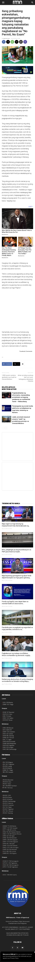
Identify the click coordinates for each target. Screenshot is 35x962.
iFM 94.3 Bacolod (8, 780)
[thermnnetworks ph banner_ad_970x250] (17, 70)
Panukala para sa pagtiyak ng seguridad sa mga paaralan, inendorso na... (17, 628)
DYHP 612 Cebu (7, 714)
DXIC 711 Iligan (7, 739)
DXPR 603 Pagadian (8, 745)
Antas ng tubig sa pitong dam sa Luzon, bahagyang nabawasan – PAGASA (25, 378)
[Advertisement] (17, 310)
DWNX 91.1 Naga (8, 770)
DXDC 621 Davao (8, 734)
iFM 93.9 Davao (7, 797)
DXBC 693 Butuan (8, 728)
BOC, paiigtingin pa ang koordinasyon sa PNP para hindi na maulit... (16, 551)
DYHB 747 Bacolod (8, 712)
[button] (3, 2)
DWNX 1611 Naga (8, 704)
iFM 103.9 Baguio (8, 762)
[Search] (32, 2)
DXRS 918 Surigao (8, 747)
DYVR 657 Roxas (7, 720)
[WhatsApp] (12, 42)
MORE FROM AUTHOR (9, 389)
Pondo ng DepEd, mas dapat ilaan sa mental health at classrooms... (15, 603)
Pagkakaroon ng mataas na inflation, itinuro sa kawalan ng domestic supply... (16, 654)
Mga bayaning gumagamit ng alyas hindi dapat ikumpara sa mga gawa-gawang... (16, 577)
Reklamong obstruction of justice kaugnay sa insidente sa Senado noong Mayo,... (17, 680)
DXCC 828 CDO (7, 730)
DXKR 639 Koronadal (9, 741)
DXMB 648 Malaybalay (9, 743)
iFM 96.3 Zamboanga (9, 801)
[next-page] (6, 428)
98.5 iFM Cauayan (8, 772)
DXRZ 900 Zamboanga (9, 749)
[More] (23, 364)
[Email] (16, 42)
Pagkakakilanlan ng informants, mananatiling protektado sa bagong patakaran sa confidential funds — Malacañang (21, 397)
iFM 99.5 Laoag (7, 766)
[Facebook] (4, 42)
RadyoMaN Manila (6, 38)
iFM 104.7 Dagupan (8, 764)
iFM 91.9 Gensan (8, 799)
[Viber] (25, 42)
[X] (8, 42)
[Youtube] (22, 948)
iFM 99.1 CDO (7, 795)
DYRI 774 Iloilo (7, 716)
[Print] (21, 42)
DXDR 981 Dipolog (8, 736)
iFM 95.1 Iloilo (7, 784)
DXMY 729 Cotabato (9, 732)
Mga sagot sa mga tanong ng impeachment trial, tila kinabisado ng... (16, 525)
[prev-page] (3, 428)
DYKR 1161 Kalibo (8, 718)
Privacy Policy (14, 958)
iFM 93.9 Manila (7, 768)
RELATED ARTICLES (8, 387)
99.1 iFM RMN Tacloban (10, 786)
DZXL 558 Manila (8, 702)
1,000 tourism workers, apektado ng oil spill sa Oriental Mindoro (9, 377)
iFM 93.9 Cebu (7, 782)
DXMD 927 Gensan (8, 737)
